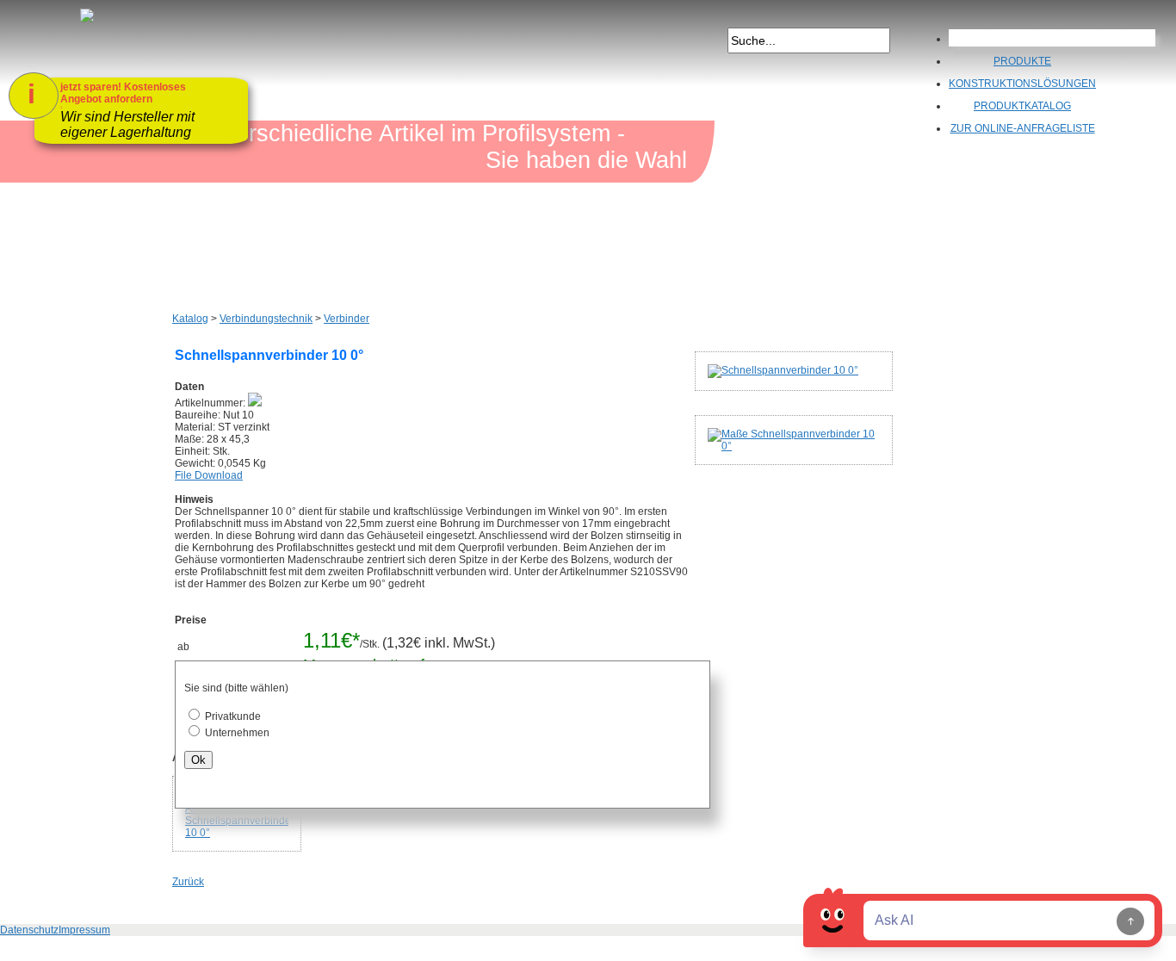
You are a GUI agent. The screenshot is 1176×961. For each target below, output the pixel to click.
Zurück (188, 882)
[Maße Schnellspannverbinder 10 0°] (819, 440)
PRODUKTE (1022, 61)
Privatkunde (233, 716)
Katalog (190, 319)
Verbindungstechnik (266, 319)
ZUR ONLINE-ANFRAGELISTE (1022, 128)
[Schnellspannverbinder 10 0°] (819, 371)
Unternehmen (237, 733)
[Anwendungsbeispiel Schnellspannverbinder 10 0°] (236, 814)
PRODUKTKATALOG (1022, 106)
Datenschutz (29, 930)
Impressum (84, 930)
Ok (198, 759)
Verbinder (346, 319)
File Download (209, 475)
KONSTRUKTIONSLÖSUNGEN (1022, 84)
